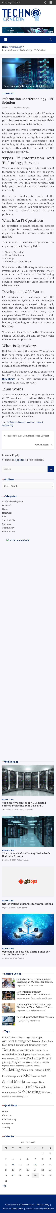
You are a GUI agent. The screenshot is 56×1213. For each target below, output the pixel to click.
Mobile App (27, 1070)
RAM (47, 1070)
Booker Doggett (22, 107)
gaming (6, 1062)
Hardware (7, 513)
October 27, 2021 (9, 958)
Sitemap (6, 1127)
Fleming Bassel (26, 809)
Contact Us (7, 1123)
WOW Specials (42, 444)
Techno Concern (27, 1204)
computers (30, 422)
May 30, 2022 (7, 107)
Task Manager (31, 1082)
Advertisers (8, 1037)
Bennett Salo (37, 985)
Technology (8, 93)
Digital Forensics (38, 1055)
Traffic (29, 1087)
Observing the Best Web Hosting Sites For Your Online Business (26, 953)
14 (35, 1164)
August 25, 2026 (23, 985)
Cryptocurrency (38, 1045)
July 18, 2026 (22, 1020)
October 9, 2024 (9, 860)
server (36, 1076)
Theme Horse (17, 1208)
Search (51, 469)
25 (13, 1175)
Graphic (16, 1062)
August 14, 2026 (23, 998)
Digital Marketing (29, 1058)
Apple (39, 1037)
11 (13, 1164)
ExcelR (46, 1058)
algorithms (30, 1038)
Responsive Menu (45, 2)
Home (5, 1111)
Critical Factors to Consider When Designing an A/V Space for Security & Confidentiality (35, 982)
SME (43, 1076)
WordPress (49, 1208)
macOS (37, 1066)
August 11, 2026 (23, 1010)
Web (37, 1087)
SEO (27, 1075)
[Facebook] (24, 1199)
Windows (47, 1092)
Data (6, 1049)
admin (21, 958)
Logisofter (37, 1062)
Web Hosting (7, 425)
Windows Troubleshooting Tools (15, 1097)
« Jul (4, 1186)
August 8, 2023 (8, 907)
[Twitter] (32, 1199)
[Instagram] (28, 1199)
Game (5, 509)
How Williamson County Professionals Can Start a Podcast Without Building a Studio (33, 994)
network (39, 422)
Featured (6, 505)
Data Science (33, 1050)
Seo (4, 516)
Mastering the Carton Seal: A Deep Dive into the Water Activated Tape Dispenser (34, 1007)
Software (6, 524)
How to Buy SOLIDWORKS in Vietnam (35, 1017)
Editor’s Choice (12, 973)
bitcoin (36, 1041)
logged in (19, 460)
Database (18, 1050)
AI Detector (20, 1038)
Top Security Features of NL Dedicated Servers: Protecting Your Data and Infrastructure (24, 806)
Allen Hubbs (23, 860)
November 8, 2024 (10, 809)
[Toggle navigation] (5, 39)
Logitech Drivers (8, 1066)
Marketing (11, 1070)
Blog (4, 1045)
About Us (6, 1115)
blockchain (47, 1041)
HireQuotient (27, 1062)
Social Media (8, 520)
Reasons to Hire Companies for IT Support (28, 436)
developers (24, 1054)
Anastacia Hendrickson (42, 998)
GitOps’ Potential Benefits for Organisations (27, 904)
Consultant (22, 1045)
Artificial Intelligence (16, 422)
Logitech (45, 1062)
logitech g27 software (24, 1066)
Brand (11, 1045)
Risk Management (12, 1076)
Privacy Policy (9, 1119)
